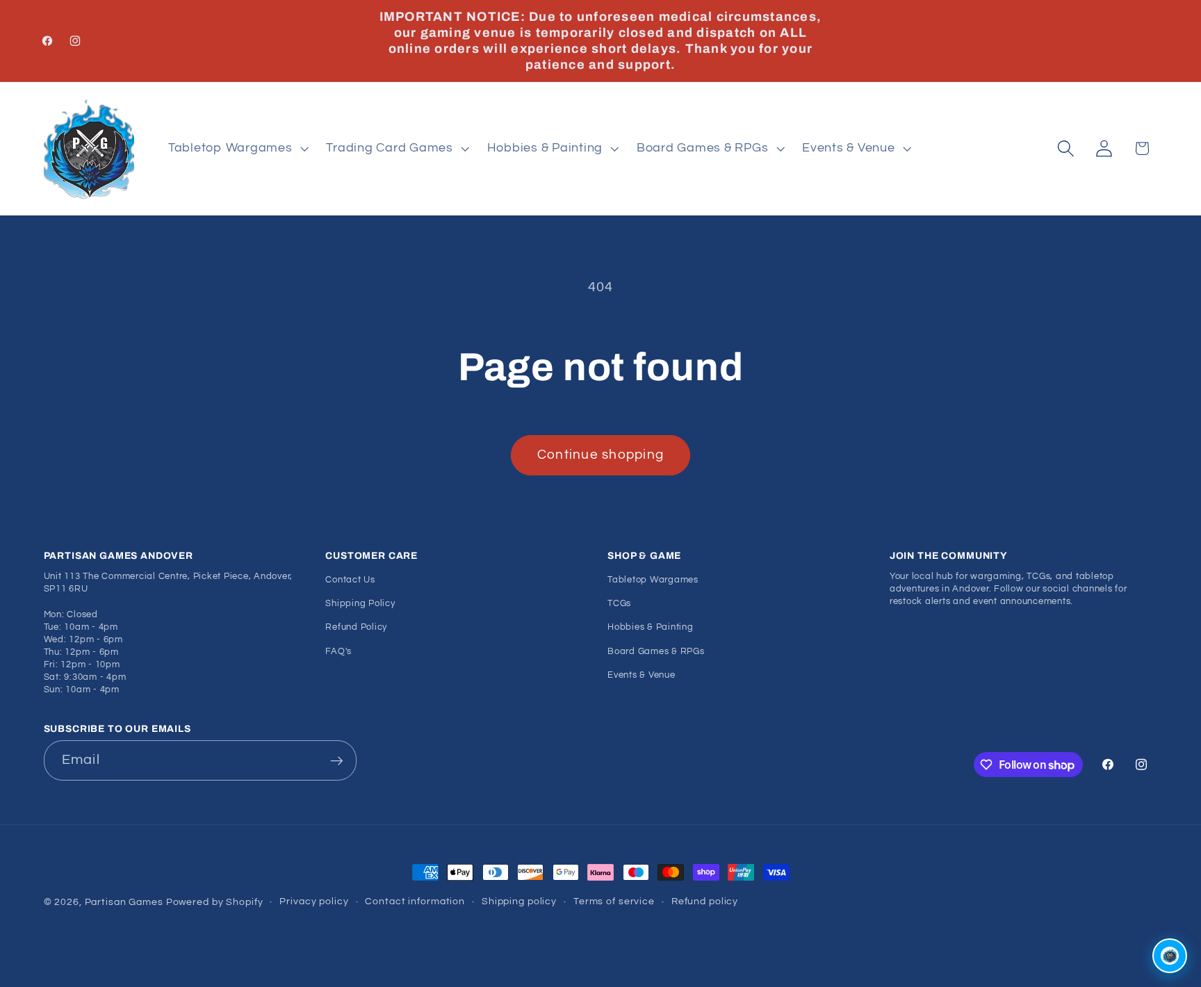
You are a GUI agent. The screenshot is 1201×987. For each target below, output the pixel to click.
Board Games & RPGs (656, 651)
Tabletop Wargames (652, 580)
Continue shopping (600, 455)
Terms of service (614, 901)
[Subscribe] (337, 760)
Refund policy (704, 901)
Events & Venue (641, 675)
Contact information (415, 901)
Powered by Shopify (214, 902)
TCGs (619, 603)
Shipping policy (519, 901)
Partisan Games (124, 902)
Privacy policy (313, 901)
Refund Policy (356, 628)
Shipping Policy (360, 603)
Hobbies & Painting (650, 628)
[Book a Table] (1169, 955)
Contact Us (350, 580)
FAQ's (338, 651)
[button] (237, 149)
